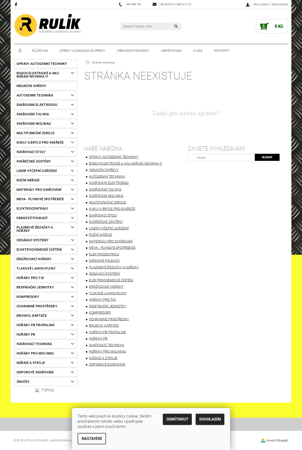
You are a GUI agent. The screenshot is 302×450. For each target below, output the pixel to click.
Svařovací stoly (31, 152)
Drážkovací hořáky (34, 259)
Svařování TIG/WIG (33, 114)
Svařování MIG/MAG (34, 123)
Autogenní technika (35, 95)
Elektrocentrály (32, 208)
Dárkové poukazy (32, 218)
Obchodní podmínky (133, 50)
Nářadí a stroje (31, 363)
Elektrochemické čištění (39, 249)
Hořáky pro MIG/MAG (35, 353)
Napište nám (171, 50)
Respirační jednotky (35, 287)
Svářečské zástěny (34, 161)
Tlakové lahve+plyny (36, 268)
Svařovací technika (34, 344)
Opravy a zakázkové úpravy (82, 50)
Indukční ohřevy (31, 86)
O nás (197, 50)
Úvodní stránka (20, 51)
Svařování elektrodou (37, 105)
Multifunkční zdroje (36, 133)
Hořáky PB (26, 334)
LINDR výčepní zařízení (37, 171)
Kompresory (28, 297)
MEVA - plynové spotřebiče (40, 199)
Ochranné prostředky (37, 306)
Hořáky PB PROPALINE (36, 325)
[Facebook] (16, 4)
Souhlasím (210, 419)
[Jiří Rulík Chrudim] (48, 25)
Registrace (280, 4)
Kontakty (222, 50)
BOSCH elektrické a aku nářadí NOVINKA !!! (38, 74)
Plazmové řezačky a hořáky (35, 229)
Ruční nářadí (28, 180)
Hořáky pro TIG (30, 278)
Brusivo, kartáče (32, 315)
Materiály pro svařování (39, 190)
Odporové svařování (35, 372)
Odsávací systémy (33, 240)
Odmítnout (177, 419)
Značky (23, 381)
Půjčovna (40, 50)
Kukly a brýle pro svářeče (40, 142)
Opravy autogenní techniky (42, 64)
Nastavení (92, 438)
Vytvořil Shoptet (277, 440)
